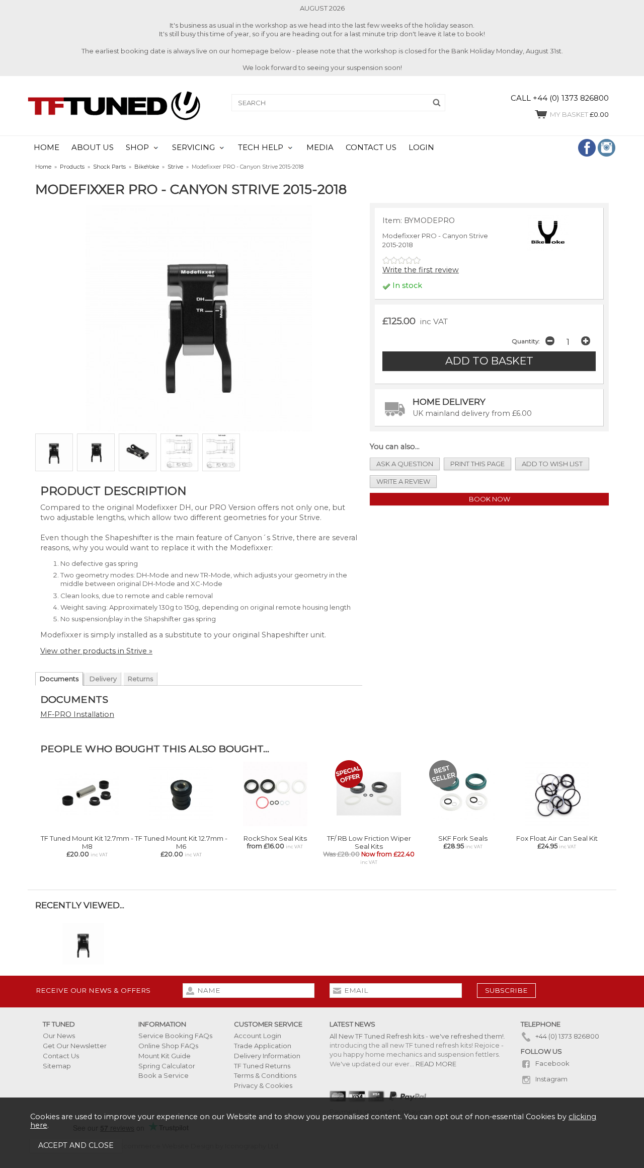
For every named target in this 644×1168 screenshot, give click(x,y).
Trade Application (262, 1046)
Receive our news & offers (93, 990)
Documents (59, 679)
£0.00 (579, 114)
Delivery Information (267, 1056)
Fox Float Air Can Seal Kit (557, 838)
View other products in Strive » (96, 650)
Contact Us (61, 1056)
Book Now (489, 499)
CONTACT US (371, 147)
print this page (477, 464)
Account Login (257, 1036)
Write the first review (420, 269)
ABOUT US (92, 147)
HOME (46, 147)
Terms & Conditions (265, 1075)
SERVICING (193, 147)
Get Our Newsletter (75, 1046)
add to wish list (552, 464)
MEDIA (320, 147)
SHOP (137, 147)
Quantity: (525, 341)
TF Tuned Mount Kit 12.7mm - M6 (181, 842)
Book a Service (163, 1075)
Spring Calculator (166, 1066)
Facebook (552, 1063)
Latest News (352, 1024)
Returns (140, 679)
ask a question (404, 464)
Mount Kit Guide (164, 1056)
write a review (403, 481)
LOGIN (421, 147)
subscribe (506, 990)
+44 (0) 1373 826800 (566, 1036)
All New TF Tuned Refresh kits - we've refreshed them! (417, 1036)
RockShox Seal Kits (275, 838)
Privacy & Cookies (263, 1085)
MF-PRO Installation (77, 714)
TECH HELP (260, 147)
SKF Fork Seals (463, 838)
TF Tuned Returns (262, 1066)
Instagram (551, 1079)
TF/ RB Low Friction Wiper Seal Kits (369, 842)
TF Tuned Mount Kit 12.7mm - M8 (87, 842)
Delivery (103, 679)
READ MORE (436, 1064)
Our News (59, 1036)
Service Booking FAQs (175, 1036)
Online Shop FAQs (168, 1046)
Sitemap (57, 1066)
